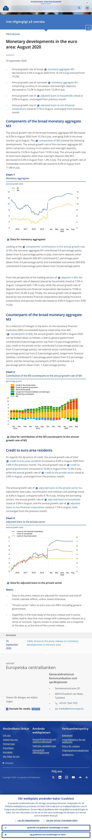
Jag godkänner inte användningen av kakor (48, 835)
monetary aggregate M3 (61, 69)
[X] (53, 777)
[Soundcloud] (80, 777)
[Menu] (87, 8)
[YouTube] (73, 777)
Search (79, 8)
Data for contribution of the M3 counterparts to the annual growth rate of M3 (42, 439)
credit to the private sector (59, 473)
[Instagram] (66, 777)
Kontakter (8, 752)
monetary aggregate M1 (64, 83)
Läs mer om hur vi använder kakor (62, 821)
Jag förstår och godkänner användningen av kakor (48, 828)
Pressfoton (8, 748)
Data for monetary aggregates (28, 239)
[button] (87, 3)
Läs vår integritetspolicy (28, 821)
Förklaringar (9, 744)
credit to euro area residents (25, 461)
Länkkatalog (9, 763)
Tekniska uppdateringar (44, 746)
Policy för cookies (71, 746)
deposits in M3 (69, 278)
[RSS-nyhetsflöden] (87, 777)
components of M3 (49, 141)
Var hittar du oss (11, 757)
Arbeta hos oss (10, 740)
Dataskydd (67, 736)
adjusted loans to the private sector (58, 488)
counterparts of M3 (21, 334)
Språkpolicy (68, 755)
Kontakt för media (19, 709)
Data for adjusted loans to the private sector (36, 583)
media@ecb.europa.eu (71, 709)
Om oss (7, 736)
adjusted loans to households (56, 96)
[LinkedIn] (60, 777)
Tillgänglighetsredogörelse (75, 751)
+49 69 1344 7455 (68, 703)
